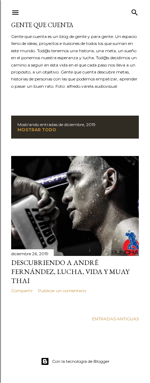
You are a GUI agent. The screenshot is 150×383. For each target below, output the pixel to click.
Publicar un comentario (62, 290)
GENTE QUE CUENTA (42, 25)
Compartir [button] (22, 290)
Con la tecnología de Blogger (81, 361)
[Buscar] (134, 11)
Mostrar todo (36, 129)
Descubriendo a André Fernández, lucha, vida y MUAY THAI (70, 271)
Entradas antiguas (115, 318)
